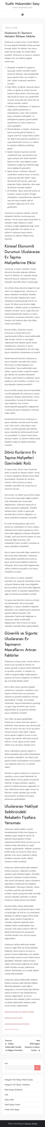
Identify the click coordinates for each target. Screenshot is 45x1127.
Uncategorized (12, 1029)
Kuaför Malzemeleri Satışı (22, 3)
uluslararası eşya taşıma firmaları (17, 1023)
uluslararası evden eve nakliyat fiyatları (19, 1011)
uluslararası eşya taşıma (13, 1017)
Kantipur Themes (31, 1123)
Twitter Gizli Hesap (12, 1109)
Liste (6, 1094)
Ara (6, 1063)
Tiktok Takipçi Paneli (12, 1104)
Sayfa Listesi (9, 1099)
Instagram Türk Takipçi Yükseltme (17, 1084)
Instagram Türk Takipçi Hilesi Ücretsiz (19, 1079)
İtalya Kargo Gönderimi (14, 1089)
